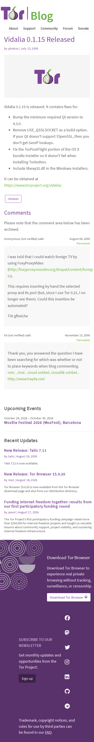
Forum (68, 28)
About (13, 28)
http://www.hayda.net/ (26, 378)
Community (49, 28)
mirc (11, 372)
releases (13, 199)
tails (11, 456)
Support (29, 28)
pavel (12, 512)
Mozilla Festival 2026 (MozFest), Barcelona (42, 422)
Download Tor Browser (67, 597)
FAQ (48, 732)
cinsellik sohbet (64, 372)
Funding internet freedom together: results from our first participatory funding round (48, 504)
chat (21, 372)
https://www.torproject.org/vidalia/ (33, 185)
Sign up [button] (27, 678)
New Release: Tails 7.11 (25, 450)
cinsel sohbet (38, 372)
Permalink (83, 243)
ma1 (11, 480)
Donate (83, 28)
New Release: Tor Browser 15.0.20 (34, 473)
